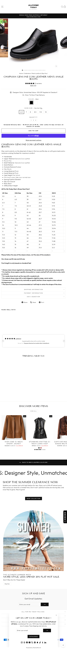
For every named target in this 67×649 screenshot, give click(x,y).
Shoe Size (32, 108)
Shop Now (7, 584)
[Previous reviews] (3, 341)
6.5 (21, 112)
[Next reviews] (64, 341)
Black (31, 102)
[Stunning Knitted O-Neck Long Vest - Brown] (41, 448)
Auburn (35, 102)
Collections (27, 73)
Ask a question (33, 296)
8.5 (35, 112)
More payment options (33, 140)
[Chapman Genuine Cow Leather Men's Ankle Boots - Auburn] (4, 326)
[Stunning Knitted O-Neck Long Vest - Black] (39, 448)
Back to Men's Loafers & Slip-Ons (34, 462)
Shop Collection (33, 498)
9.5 (41, 112)
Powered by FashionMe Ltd (33, 647)
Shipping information (33, 289)
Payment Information (33, 293)
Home (21, 73)
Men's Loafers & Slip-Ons (39, 73)
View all (33, 411)
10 (46, 112)
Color (33, 99)
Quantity (33, 117)
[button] (33, 341)
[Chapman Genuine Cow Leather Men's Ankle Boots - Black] (2, 326)
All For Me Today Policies (33, 612)
